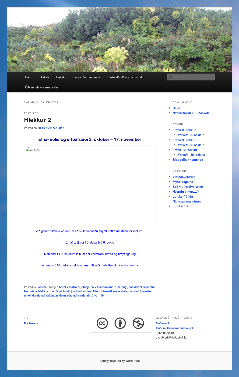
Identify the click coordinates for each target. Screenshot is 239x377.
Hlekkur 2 (37, 119)
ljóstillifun (93, 291)
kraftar (80, 291)
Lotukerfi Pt (181, 206)
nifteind (29, 295)
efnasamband (104, 287)
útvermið (98, 295)
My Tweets (31, 323)
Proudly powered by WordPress (119, 361)
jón (73, 291)
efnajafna (87, 287)
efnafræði (73, 287)
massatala (120, 291)
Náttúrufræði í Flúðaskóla (191, 113)
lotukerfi (106, 291)
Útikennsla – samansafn (41, 87)
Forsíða (42, 287)
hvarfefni (56, 291)
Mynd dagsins (183, 181)
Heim (28, 77)
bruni (62, 287)
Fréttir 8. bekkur (184, 130)
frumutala (30, 291)
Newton (147, 291)
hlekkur (43, 291)
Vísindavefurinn (184, 177)
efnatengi (121, 287)
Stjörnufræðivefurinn (188, 186)
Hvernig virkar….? (186, 191)
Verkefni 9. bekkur (191, 145)
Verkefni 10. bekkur (191, 154)
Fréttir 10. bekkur (185, 149)
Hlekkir (44, 77)
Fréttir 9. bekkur (184, 140)
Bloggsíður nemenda (86, 77)
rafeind (40, 295)
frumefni (149, 287)
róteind (72, 295)
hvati (66, 291)
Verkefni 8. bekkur (191, 135)
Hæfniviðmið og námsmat (124, 77)
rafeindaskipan (56, 295)
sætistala (84, 295)
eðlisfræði (135, 287)
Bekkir (60, 77)
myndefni (135, 291)
